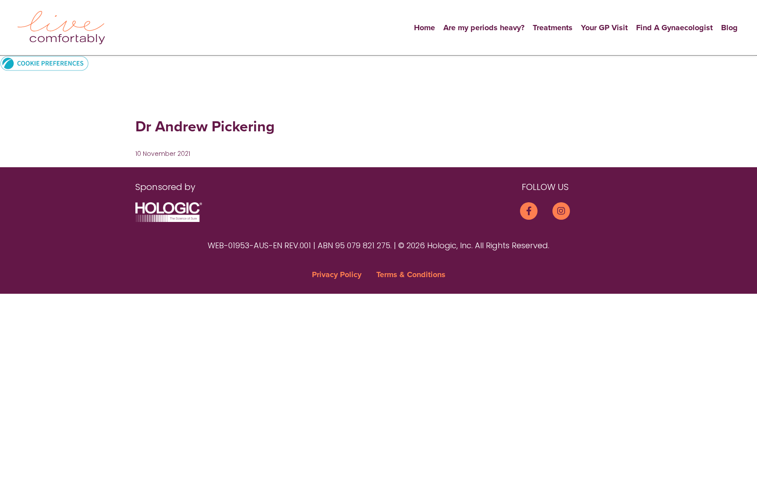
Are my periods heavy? (483, 27)
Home (424, 27)
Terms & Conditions (411, 274)
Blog (729, 27)
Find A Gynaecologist (674, 27)
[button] (44, 63)
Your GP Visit (604, 27)
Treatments (553, 27)
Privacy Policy (336, 274)
